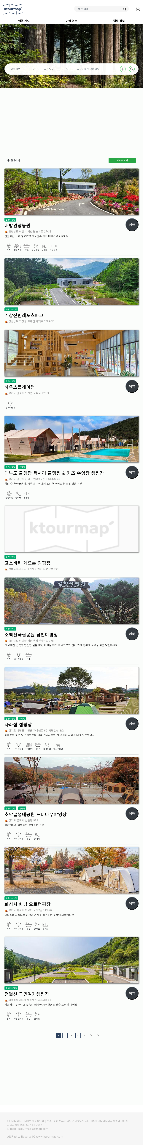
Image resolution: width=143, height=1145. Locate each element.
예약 (132, 224)
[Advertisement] (71, 121)
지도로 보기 (122, 160)
